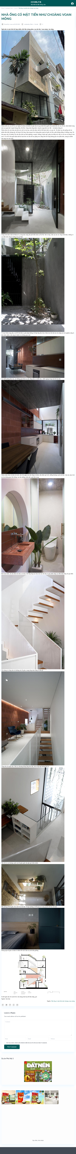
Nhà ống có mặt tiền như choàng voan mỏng (63, 1001)
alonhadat (27, 24)
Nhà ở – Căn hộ (34, 24)
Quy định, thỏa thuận (38, 1140)
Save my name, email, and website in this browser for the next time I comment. (26, 1042)
